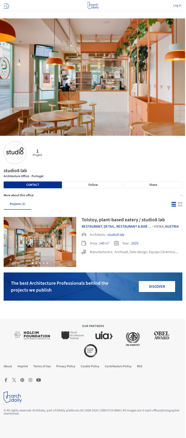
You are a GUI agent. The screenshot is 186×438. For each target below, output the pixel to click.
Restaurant (92, 226)
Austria (172, 226)
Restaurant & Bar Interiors (140, 226)
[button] (33, 263)
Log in (177, 5)
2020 (134, 243)
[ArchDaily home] (93, 5)
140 (102, 243)
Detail (109, 226)
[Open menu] (6, 5)
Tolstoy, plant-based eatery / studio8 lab (123, 219)
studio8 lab (115, 234)
